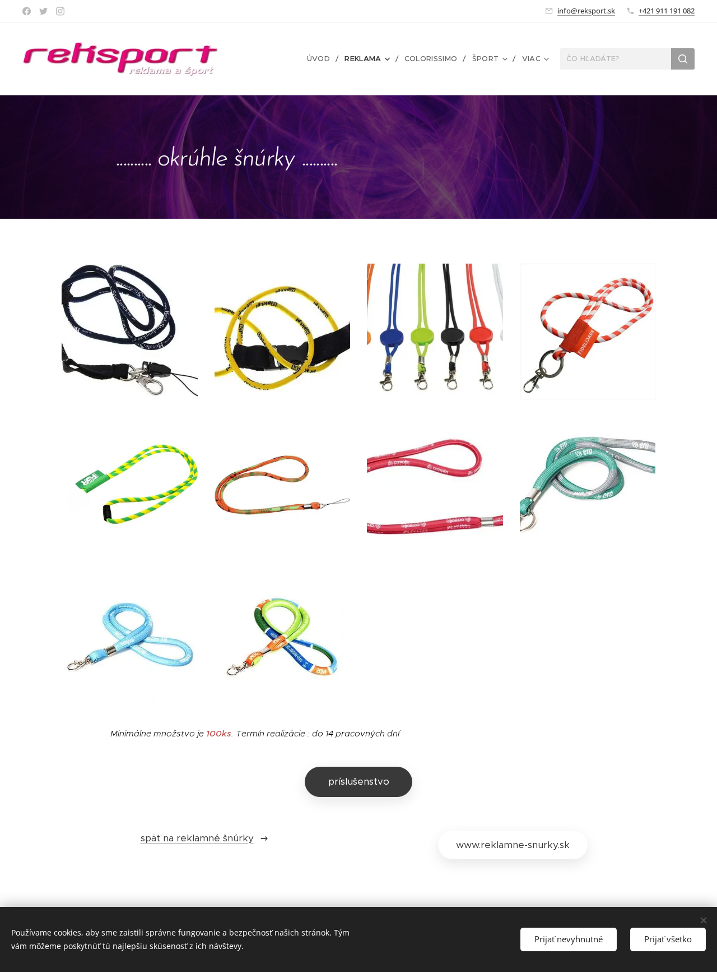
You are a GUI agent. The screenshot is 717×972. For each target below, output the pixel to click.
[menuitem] (321, 59)
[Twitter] (43, 11)
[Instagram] (60, 11)
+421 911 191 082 (667, 11)
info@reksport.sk (586, 11)
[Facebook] (27, 11)
